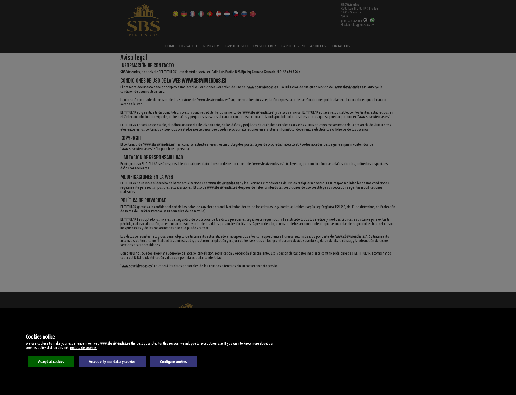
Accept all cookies (51, 361)
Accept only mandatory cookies (112, 361)
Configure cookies (173, 361)
